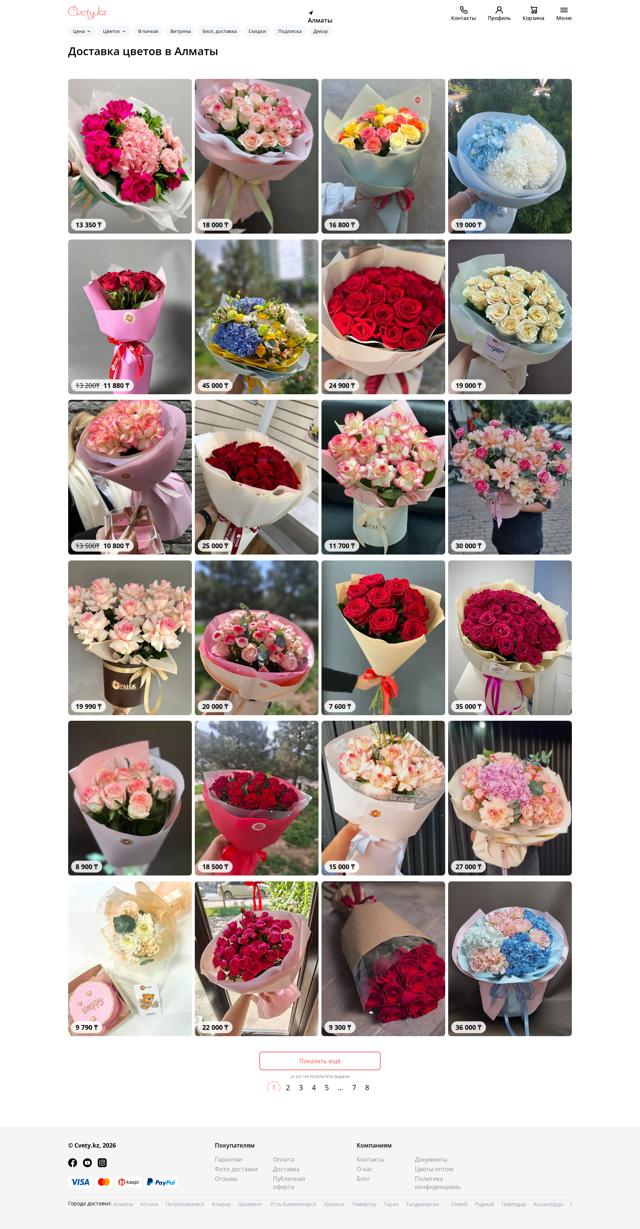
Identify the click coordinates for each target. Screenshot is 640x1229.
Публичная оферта (289, 1183)
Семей (459, 1204)
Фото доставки (236, 1169)
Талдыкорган (422, 1204)
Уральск (334, 1204)
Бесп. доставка (220, 31)
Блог (363, 1179)
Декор (320, 31)
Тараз (391, 1204)
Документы (431, 1159)
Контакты (370, 1159)
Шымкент (250, 1204)
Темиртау (364, 1204)
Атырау (221, 1204)
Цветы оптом (434, 1169)
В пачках (148, 31)
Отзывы (226, 1179)
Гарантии (228, 1159)
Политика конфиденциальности (438, 1183)
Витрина (180, 31)
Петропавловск (185, 1204)
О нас (365, 1169)
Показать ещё (320, 1061)
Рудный (484, 1204)
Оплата (283, 1159)
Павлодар (513, 1204)
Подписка (289, 31)
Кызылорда (548, 1204)
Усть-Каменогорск (293, 1204)
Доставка (286, 1169)
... (340, 1087)
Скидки (257, 31)
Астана (149, 1204)
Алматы (123, 1204)
